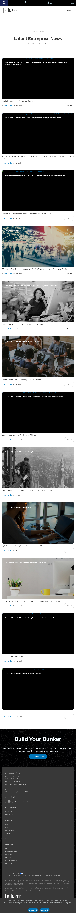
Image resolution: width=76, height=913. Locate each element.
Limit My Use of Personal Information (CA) (56, 875)
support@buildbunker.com (18, 784)
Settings (37, 906)
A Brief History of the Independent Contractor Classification (27, 490)
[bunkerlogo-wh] (14, 895)
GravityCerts (39, 890)
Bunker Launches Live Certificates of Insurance (21, 435)
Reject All (44, 910)
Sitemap (45, 873)
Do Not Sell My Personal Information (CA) (33, 875)
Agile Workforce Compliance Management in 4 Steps (24, 545)
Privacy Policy (16, 873)
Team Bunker (8, 106)
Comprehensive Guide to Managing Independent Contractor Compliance (32, 601)
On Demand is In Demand (12, 656)
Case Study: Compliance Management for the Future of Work (27, 213)
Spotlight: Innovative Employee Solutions (18, 101)
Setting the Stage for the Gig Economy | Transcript (23, 324)
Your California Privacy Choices (13, 875)
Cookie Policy (28, 873)
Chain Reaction (8, 711)
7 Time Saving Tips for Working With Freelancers (22, 379)
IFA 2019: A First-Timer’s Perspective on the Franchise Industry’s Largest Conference (36, 269)
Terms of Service (37, 873)
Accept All (33, 910)
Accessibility (8, 873)
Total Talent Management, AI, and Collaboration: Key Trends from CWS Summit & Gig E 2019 (38, 157)
